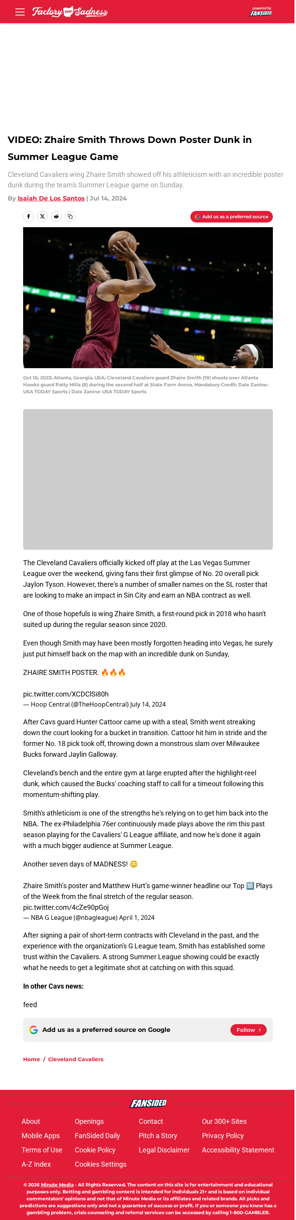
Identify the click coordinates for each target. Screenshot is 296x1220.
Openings (89, 1121)
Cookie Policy (95, 1150)
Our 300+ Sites (224, 1121)
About (31, 1121)
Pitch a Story (158, 1136)
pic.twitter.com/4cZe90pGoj (66, 907)
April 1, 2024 (137, 917)
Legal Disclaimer (164, 1150)
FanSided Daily (97, 1136)
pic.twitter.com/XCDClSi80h (66, 694)
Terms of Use (42, 1150)
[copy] (70, 216)
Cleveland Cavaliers (75, 1059)
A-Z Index (36, 1164)
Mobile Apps (41, 1136)
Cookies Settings (100, 1164)
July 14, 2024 (148, 704)
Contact (151, 1121)
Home (31, 1059)
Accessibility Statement (238, 1150)
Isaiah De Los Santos (51, 198)
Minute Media (57, 1185)
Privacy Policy (223, 1136)
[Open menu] (20, 11)
